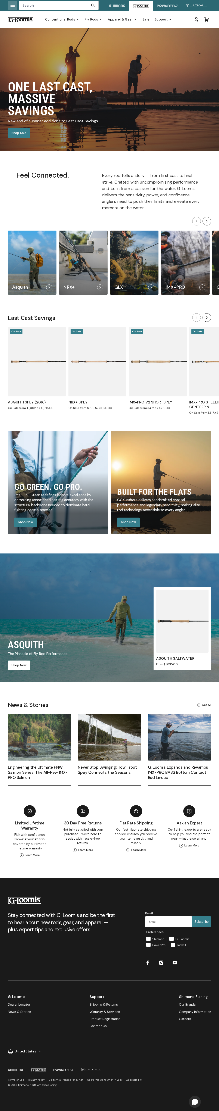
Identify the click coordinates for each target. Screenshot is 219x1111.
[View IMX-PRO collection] (185, 263)
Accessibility (134, 1080)
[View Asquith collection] (32, 263)
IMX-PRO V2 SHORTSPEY (150, 402)
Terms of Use (16, 1080)
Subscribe (201, 921)
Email (149, 913)
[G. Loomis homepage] (141, 6)
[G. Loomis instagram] (161, 962)
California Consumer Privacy (104, 1080)
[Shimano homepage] (117, 6)
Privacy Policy (36, 1080)
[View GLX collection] (134, 263)
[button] (195, 1102)
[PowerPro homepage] (167, 6)
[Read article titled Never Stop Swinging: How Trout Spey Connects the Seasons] (109, 750)
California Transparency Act (66, 1080)
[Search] (93, 5)
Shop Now (25, 522)
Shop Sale (19, 133)
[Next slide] (207, 221)
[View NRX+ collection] (83, 263)
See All (206, 705)
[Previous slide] (196, 221)
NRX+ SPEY (77, 402)
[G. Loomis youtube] (175, 962)
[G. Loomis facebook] (147, 962)
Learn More (32, 855)
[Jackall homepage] (196, 6)
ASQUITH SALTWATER (175, 658)
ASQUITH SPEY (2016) (27, 402)
